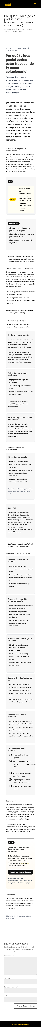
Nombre (7, 978)
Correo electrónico (11, 987)
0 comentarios (17, 32)
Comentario (9, 956)
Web (5, 996)
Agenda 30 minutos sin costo (20, 872)
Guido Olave (11, 29)
